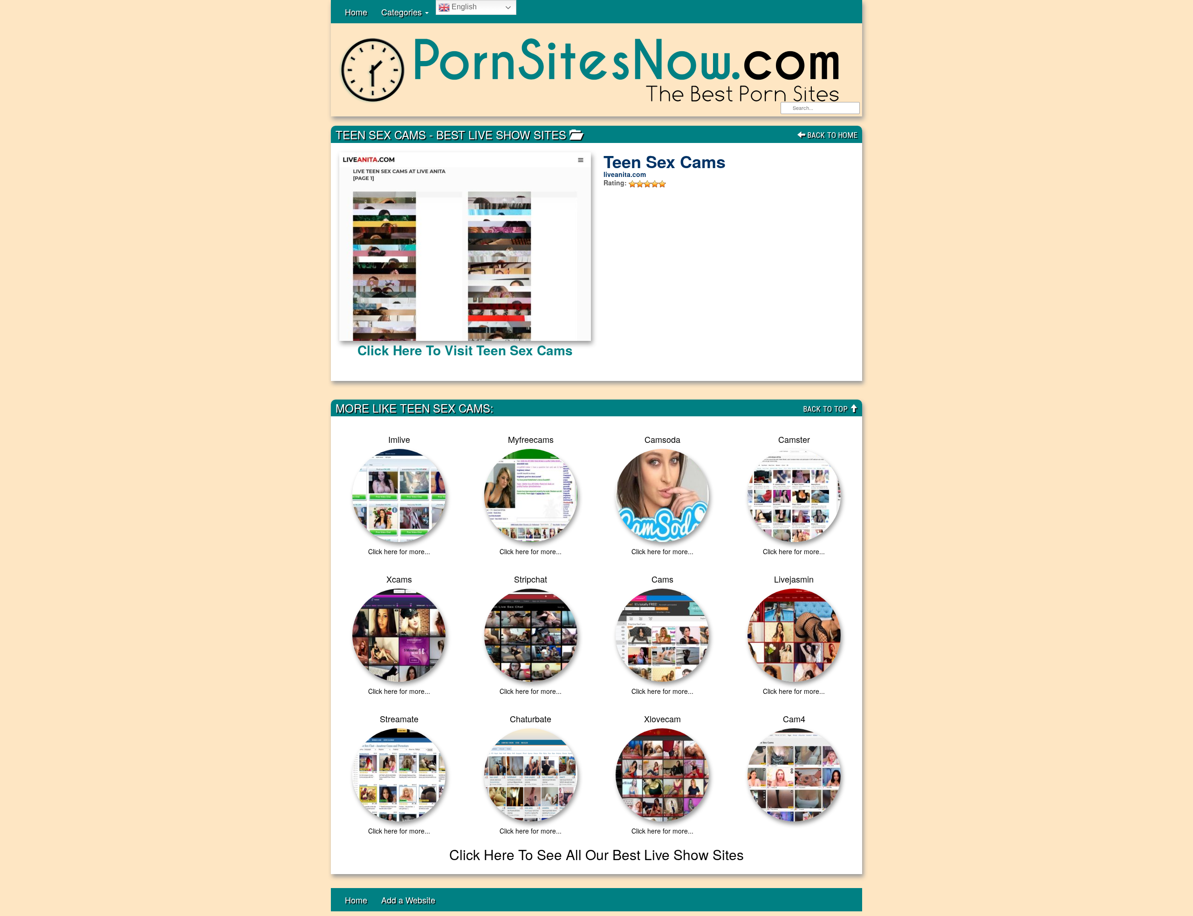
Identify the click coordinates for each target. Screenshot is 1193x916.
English (463, 7)
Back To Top (826, 409)
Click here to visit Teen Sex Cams (465, 350)
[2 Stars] (640, 184)
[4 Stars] (654, 184)
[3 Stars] (647, 184)
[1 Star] (632, 184)
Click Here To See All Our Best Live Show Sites (596, 854)
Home (356, 12)
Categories (402, 12)
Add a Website (408, 900)
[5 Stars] (662, 184)
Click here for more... (399, 551)
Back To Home (831, 135)
